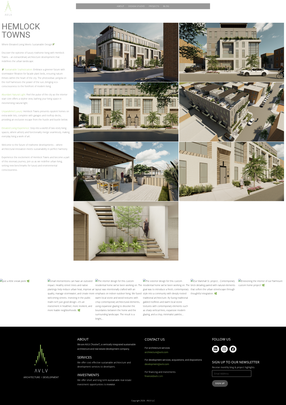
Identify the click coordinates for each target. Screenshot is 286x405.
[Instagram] (224, 349)
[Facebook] (233, 349)
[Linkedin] (215, 349)
